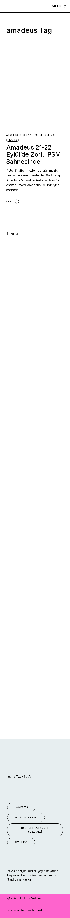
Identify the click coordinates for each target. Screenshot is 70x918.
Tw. (19, 776)
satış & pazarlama (26, 817)
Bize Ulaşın (21, 842)
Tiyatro (13, 140)
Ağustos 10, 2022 (17, 135)
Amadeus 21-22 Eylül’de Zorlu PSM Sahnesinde (33, 154)
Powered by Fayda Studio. (26, 910)
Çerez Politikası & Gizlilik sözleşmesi (35, 829)
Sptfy (27, 776)
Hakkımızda (21, 807)
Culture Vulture (44, 135)
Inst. (10, 776)
